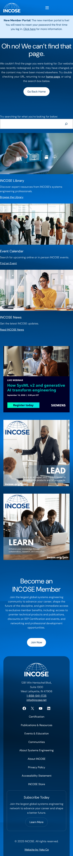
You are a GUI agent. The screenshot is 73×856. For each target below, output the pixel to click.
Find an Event (8, 263)
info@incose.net (36, 700)
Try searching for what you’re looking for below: (29, 116)
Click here (29, 29)
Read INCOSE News (12, 329)
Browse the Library (11, 197)
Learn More (36, 822)
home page (53, 76)
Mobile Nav (47, 7)
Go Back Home (36, 91)
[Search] (66, 124)
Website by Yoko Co (36, 849)
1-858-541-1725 (37, 696)
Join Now (36, 642)
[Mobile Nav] (47, 8)
